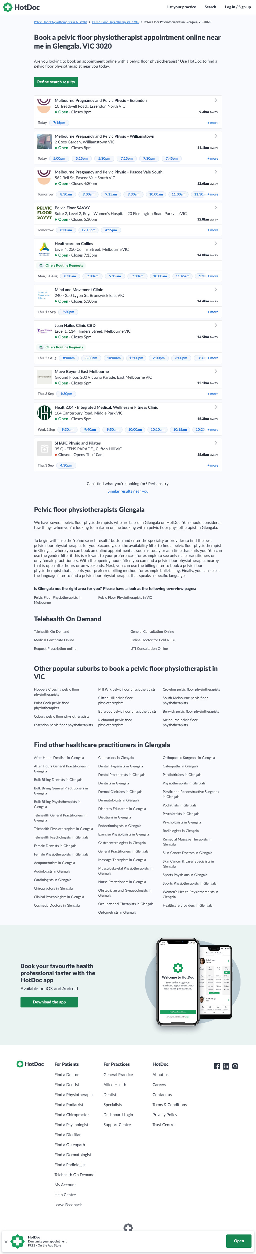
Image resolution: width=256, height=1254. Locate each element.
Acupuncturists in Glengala (54, 863)
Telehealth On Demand (51, 632)
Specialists (113, 1105)
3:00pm (181, 358)
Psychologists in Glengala (182, 822)
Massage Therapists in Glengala (122, 860)
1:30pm (66, 394)
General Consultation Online (152, 632)
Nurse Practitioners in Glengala (122, 882)
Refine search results (56, 82)
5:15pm (82, 158)
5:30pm (104, 158)
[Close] (5, 1241)
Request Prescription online (55, 649)
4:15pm (111, 230)
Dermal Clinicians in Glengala (120, 792)
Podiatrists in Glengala (179, 805)
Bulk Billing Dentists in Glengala (58, 780)
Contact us (162, 1095)
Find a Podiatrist (69, 1105)
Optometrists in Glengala (117, 912)
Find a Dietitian (68, 1135)
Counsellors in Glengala (116, 758)
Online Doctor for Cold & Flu (152, 640)
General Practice (118, 1075)
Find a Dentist (66, 1085)
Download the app (49, 1002)
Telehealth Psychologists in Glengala (61, 837)
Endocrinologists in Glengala (119, 826)
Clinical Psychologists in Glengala (59, 897)
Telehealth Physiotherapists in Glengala (63, 829)
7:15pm (59, 123)
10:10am (157, 430)
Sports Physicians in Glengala (185, 875)
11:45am (183, 276)
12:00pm (136, 358)
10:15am (180, 430)
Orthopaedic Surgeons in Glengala (189, 758)
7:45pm (172, 158)
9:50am (112, 430)
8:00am (69, 358)
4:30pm (66, 465)
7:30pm (149, 158)
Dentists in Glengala (113, 783)
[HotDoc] (21, 7)
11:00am (179, 194)
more (213, 123)
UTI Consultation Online (149, 649)
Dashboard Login (118, 1115)
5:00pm (59, 158)
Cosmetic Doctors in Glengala (57, 905)
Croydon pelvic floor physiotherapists (191, 689)
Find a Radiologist (70, 1165)
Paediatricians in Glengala (182, 775)
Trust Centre (163, 1125)
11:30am (201, 194)
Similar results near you (128, 491)
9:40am (90, 430)
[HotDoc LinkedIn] (226, 1066)
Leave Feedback (68, 1205)
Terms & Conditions (169, 1105)
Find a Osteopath (69, 1145)
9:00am (88, 194)
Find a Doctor (66, 1075)
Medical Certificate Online (54, 640)
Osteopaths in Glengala (180, 766)
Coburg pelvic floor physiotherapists (61, 716)
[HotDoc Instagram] (235, 1066)
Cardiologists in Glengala (52, 880)
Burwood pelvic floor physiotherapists (127, 711)
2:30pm (68, 312)
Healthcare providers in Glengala (187, 905)
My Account (65, 1185)
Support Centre (117, 1125)
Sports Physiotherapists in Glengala (189, 883)
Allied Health (115, 1085)
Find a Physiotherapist (74, 1095)
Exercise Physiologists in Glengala (123, 834)
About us (160, 1075)
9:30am (134, 194)
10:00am (156, 194)
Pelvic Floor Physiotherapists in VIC (115, 22)
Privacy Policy (164, 1115)
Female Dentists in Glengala (55, 846)
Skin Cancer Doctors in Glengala (187, 853)
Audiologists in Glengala (52, 871)
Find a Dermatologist (72, 1155)
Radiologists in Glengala (181, 831)
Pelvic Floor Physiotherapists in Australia (60, 22)
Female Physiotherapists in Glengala (61, 854)
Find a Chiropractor (71, 1115)
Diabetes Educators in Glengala (122, 809)
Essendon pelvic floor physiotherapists (63, 725)
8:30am (66, 194)
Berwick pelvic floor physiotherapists (191, 711)
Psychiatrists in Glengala (181, 814)
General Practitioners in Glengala (123, 851)
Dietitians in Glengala (114, 817)
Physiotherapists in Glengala (184, 783)
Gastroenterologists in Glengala (122, 843)
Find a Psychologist (71, 1125)
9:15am (111, 194)
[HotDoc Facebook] (217, 1066)
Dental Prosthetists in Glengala (122, 775)
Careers (159, 1085)
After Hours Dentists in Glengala (59, 758)
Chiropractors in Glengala (53, 888)
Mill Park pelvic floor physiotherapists (127, 689)
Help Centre (65, 1195)
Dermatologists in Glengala (118, 800)
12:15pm (89, 230)
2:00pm (159, 358)
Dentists (111, 1095)
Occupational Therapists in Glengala (126, 904)
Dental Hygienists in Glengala (120, 766)
